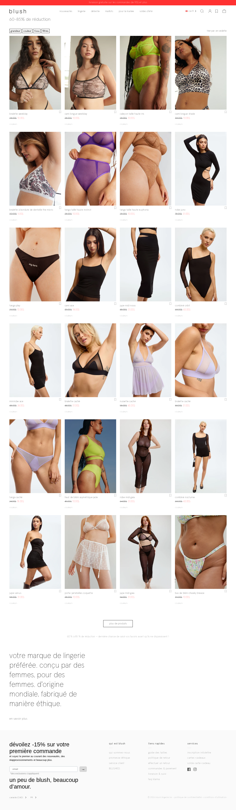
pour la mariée (126, 11)
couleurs (13, 124)
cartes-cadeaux (196, 758)
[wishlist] (217, 11)
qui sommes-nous (119, 752)
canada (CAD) (16, 798)
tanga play (14, 306)
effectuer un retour (159, 763)
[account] (210, 11)
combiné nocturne (185, 497)
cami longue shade (185, 114)
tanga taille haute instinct (78, 210)
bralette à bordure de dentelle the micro (31, 210)
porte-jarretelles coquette (79, 593)
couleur (27, 31)
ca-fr (191, 11)
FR (31, 798)
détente (95, 11)
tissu (36, 31)
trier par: (217, 31)
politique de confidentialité (188, 797)
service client (116, 763)
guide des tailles (157, 752)
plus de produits (118, 623)
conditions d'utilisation (215, 797)
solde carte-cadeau (198, 763)
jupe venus (15, 593)
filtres (45, 31)
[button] (202, 11)
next (59, 73)
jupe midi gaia (127, 593)
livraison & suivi (157, 774)
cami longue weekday (76, 114)
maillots (109, 11)
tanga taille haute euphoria (134, 210)
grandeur (15, 31)
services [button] (192, 743)
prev (11, 73)
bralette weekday (18, 114)
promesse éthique (119, 758)
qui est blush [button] (117, 743)
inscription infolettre (199, 752)
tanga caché (15, 497)
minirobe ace (16, 401)
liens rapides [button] (156, 743)
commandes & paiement (162, 768)
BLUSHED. (114, 768)
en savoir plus (18, 718)
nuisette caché (128, 401)
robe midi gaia (127, 497)
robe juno (180, 210)
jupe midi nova (127, 306)
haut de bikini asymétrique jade (81, 497)
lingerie (82, 11)
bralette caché (72, 401)
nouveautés (66, 11)
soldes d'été (146, 11)
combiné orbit (182, 306)
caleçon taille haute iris (132, 114)
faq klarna (154, 779)
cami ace (69, 306)
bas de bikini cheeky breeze (189, 593)
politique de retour (159, 758)
